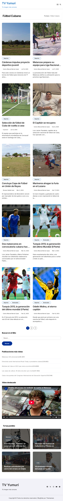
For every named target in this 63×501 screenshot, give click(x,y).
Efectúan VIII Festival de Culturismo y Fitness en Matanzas (44, 446)
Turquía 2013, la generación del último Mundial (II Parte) (46, 245)
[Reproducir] (4, 417)
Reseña (16, 437)
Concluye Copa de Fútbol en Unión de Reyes (14, 185)
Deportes (6, 58)
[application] (31, 402)
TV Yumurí (9, 3)
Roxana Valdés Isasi (8, 190)
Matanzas (8, 437)
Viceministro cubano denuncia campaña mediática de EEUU (43, 468)
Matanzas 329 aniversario (10, 357)
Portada (46, 16)
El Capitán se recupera (44, 122)
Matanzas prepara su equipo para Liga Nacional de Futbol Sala (46, 65)
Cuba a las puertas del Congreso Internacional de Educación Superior (24, 375)
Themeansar (50, 498)
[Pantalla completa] (59, 417)
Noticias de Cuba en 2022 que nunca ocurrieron (17, 366)
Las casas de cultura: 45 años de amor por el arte (18, 371)
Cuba (38, 462)
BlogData (40, 498)
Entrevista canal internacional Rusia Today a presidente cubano (22, 361)
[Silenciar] (56, 417)
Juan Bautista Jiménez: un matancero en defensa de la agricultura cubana (15, 446)
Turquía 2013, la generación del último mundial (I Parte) (16, 308)
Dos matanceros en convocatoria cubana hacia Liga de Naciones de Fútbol (15, 247)
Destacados (46, 240)
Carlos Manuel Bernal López (11, 69)
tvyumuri (5, 129)
